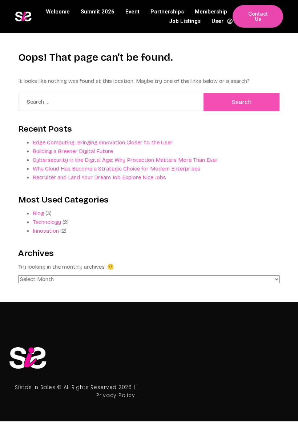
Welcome (58, 11)
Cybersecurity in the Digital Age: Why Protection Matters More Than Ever (125, 160)
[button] (258, 16)
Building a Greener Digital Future (73, 151)
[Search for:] (111, 102)
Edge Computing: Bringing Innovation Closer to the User (103, 142)
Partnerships (167, 11)
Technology (47, 222)
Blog (38, 213)
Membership (211, 11)
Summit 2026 (97, 11)
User (218, 21)
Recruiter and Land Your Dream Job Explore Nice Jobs (99, 177)
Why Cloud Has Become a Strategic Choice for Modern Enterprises (116, 168)
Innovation (46, 231)
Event (132, 11)
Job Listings (185, 21)
